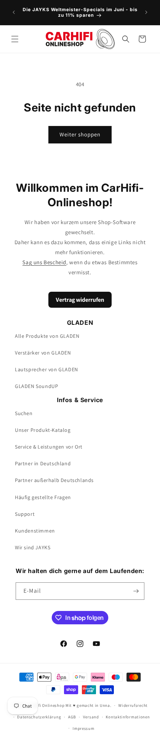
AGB (72, 716)
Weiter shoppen (80, 134)
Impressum (83, 728)
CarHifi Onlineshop (46, 705)
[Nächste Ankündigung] (146, 12)
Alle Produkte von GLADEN (47, 336)
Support (25, 514)
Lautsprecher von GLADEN (46, 369)
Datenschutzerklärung (39, 716)
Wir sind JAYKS (32, 547)
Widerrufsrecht (133, 705)
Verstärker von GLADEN (43, 352)
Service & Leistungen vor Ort (49, 446)
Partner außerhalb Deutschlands (54, 480)
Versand (91, 716)
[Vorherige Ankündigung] (14, 12)
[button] (15, 39)
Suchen (24, 413)
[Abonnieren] (136, 591)
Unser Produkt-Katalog (43, 430)
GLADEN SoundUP (36, 386)
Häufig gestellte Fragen (43, 497)
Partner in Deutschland (43, 463)
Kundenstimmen (35, 530)
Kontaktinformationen (128, 716)
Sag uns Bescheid (44, 262)
